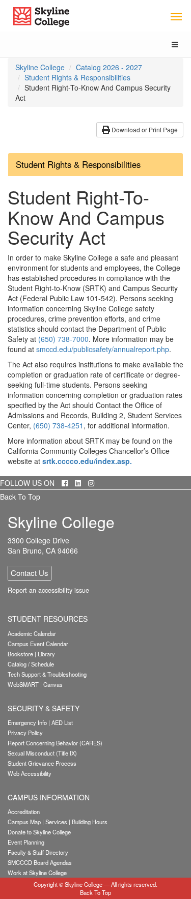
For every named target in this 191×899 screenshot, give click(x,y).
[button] (95, 164)
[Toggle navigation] (176, 16)
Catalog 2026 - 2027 (109, 67)
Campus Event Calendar (38, 644)
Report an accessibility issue (48, 590)
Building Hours (89, 822)
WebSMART (23, 684)
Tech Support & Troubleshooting (47, 674)
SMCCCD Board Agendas (40, 862)
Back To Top (20, 496)
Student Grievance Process (42, 763)
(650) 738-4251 (58, 425)
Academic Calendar (32, 633)
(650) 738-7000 (63, 339)
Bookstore (20, 654)
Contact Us (29, 572)
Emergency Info (27, 722)
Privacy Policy (25, 733)
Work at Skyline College (37, 872)
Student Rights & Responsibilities (77, 77)
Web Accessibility (29, 773)
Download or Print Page (144, 129)
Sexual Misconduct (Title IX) (42, 753)
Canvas (53, 684)
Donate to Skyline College (39, 832)
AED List (62, 722)
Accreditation (24, 811)
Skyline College (40, 67)
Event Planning (26, 842)
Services (56, 822)
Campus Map (24, 822)
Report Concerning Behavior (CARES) (55, 743)
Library (46, 654)
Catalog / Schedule (31, 664)
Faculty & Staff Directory (38, 852)
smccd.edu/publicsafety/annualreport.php (102, 349)
